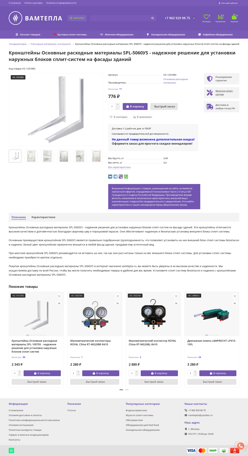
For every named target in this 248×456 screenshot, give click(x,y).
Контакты (14, 439)
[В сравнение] (59, 303)
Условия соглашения (21, 425)
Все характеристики (119, 167)
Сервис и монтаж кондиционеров (29, 434)
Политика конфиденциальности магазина (34, 420)
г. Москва (194, 429)
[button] (121, 389)
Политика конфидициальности (61, 2)
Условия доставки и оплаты (25, 415)
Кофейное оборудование (218, 34)
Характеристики (43, 217)
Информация (18, 404)
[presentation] (9, 156)
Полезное (74, 404)
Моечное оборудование (119, 34)
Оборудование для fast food (142, 425)
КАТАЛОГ (79, 18)
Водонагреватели (136, 410)
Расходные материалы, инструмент (51, 44)
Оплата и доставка (33, 2)
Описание (18, 217)
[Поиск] (152, 18)
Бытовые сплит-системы (72, 34)
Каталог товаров (30, 34)
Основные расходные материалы (175, 80)
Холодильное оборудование (168, 34)
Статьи (71, 410)
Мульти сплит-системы (139, 415)
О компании (15, 2)
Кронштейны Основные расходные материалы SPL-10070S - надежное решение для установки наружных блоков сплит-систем (34, 346)
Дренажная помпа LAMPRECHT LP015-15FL (211, 342)
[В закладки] (59, 296)
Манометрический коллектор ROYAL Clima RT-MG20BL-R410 (152, 342)
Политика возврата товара (25, 430)
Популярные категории (143, 404)
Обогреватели (134, 420)
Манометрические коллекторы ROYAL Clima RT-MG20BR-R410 (90, 342)
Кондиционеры (18, 44)
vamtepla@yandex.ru (200, 415)
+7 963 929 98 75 (177, 18)
